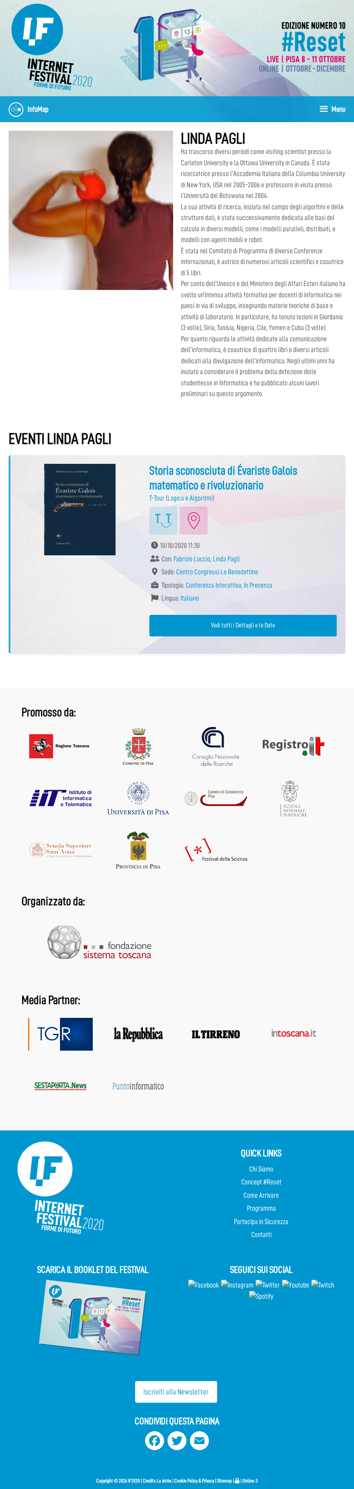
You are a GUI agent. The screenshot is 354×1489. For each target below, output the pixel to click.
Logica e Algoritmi (190, 498)
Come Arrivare (261, 1195)
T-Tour (156, 498)
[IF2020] (52, 46)
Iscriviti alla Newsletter (176, 1392)
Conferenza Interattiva (213, 585)
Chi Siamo (261, 1169)
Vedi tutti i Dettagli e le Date (243, 625)
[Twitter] (268, 1285)
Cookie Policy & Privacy (194, 1480)
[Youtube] (295, 1285)
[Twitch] (322, 1285)
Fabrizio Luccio (192, 559)
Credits (149, 1480)
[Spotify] (261, 1296)
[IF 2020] (302, 46)
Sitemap (224, 1480)
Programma (261, 1208)
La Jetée (164, 1480)
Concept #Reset (261, 1182)
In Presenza (258, 585)
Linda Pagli (226, 559)
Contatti (261, 1234)
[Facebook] (203, 1285)
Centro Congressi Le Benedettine (217, 572)
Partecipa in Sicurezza (261, 1221)
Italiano (189, 598)
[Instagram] (237, 1285)
